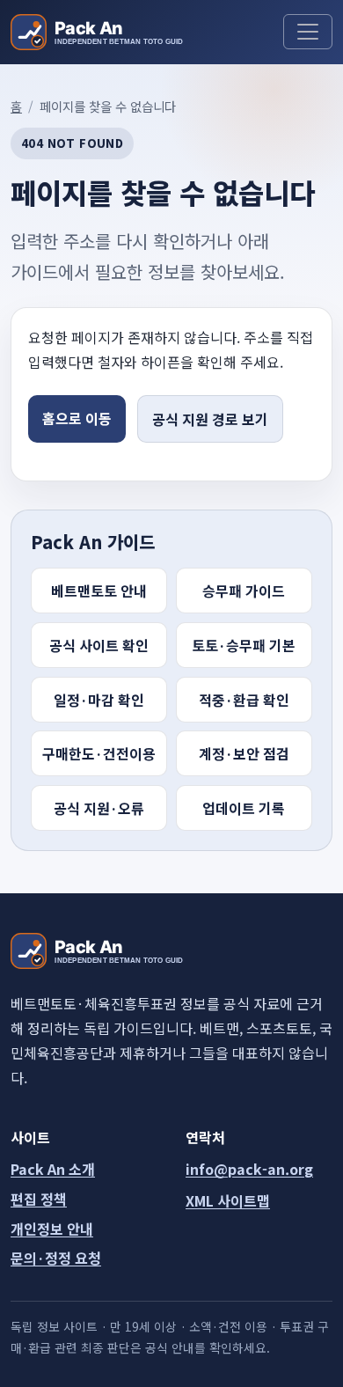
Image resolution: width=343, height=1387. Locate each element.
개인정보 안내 (52, 1228)
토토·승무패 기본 (244, 645)
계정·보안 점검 (244, 753)
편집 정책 (39, 1198)
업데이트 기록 (243, 807)
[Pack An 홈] (97, 32)
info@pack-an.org (249, 1168)
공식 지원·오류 (99, 807)
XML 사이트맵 (228, 1200)
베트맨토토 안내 (99, 590)
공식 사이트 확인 (99, 645)
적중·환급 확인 (244, 699)
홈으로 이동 (77, 418)
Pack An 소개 (53, 1168)
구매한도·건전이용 (99, 753)
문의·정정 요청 (56, 1257)
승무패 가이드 (243, 590)
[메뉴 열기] (307, 31)
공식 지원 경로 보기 (210, 418)
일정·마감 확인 (99, 699)
